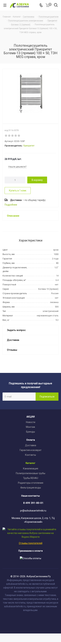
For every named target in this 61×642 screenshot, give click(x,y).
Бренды (30, 431)
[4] (15, 135)
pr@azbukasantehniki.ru (33, 510)
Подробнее (11, 204)
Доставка (30, 445)
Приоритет (29, 145)
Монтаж (30, 427)
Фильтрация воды (30, 487)
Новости (30, 422)
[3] (12, 135)
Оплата (30, 440)
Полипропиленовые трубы (30, 473)
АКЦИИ (30, 416)
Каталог (30, 463)
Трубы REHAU (30, 478)
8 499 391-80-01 (33, 502)
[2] (9, 135)
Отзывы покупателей (30, 543)
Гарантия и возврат (31, 450)
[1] (6, 135)
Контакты (30, 455)
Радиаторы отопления (30, 482)
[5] (19, 135)
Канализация (30, 468)
